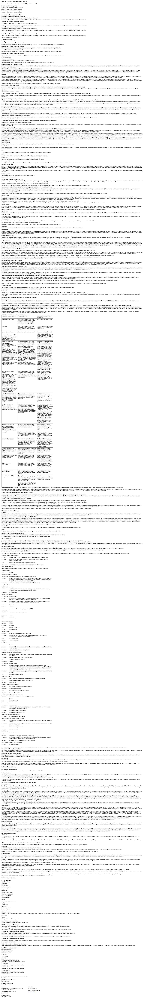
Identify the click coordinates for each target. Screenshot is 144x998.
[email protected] (31, 992)
